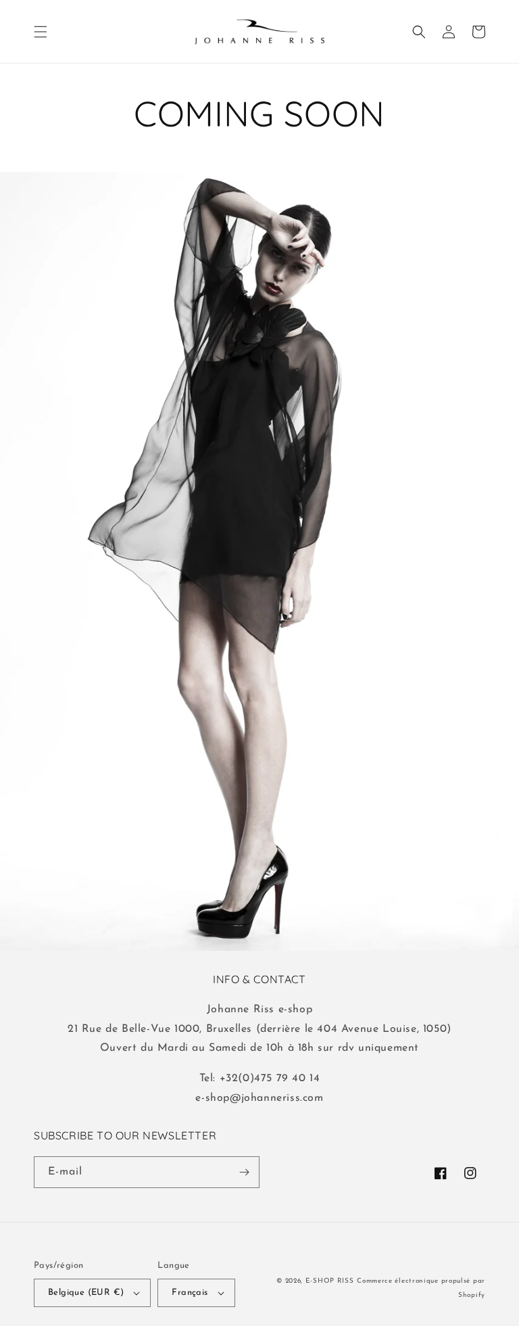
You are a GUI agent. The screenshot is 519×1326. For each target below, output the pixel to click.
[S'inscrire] (244, 1172)
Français (189, 1292)
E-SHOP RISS (329, 1281)
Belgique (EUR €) (86, 1292)
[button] (40, 32)
